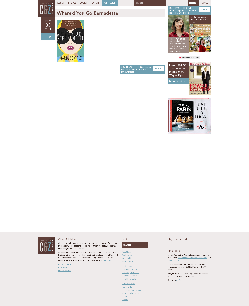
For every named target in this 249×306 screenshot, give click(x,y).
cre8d (178, 280)
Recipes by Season (129, 276)
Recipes (72, 2)
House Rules (183, 257)
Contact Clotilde (64, 264)
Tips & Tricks (127, 287)
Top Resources (128, 255)
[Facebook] (168, 3)
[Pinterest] (177, 3)
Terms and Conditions (197, 257)
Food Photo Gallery (129, 279)
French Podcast (128, 261)
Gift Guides (110, 2)
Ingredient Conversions (131, 290)
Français (205, 3)
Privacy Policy (173, 260)
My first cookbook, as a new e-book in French (199, 19)
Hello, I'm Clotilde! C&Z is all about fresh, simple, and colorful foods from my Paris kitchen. (178, 44)
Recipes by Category (130, 269)
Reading (125, 296)
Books (83, 2)
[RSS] (185, 3)
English (193, 3)
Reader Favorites (128, 266)
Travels (125, 299)
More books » (177, 81)
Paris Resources (128, 283)
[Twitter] (172, 3)
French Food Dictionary (131, 293)
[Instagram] (181, 3)
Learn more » (108, 260)
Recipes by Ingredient (130, 272)
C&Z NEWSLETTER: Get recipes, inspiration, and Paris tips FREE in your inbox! (141, 69)
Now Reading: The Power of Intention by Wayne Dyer (177, 70)
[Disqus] (111, 117)
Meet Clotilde (127, 252)
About (60, 2)
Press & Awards (64, 270)
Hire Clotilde (63, 267)
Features (95, 2)
